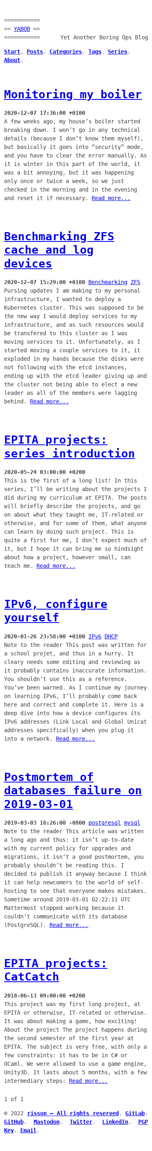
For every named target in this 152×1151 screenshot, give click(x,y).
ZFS (135, 282)
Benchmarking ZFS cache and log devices (59, 250)
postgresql (104, 822)
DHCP (111, 636)
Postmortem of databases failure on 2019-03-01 (73, 790)
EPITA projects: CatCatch (55, 970)
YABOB (22, 29)
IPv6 (94, 636)
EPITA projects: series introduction (69, 446)
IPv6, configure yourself (55, 611)
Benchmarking (107, 282)
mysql (132, 822)
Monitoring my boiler (73, 94)
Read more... (111, 198)
